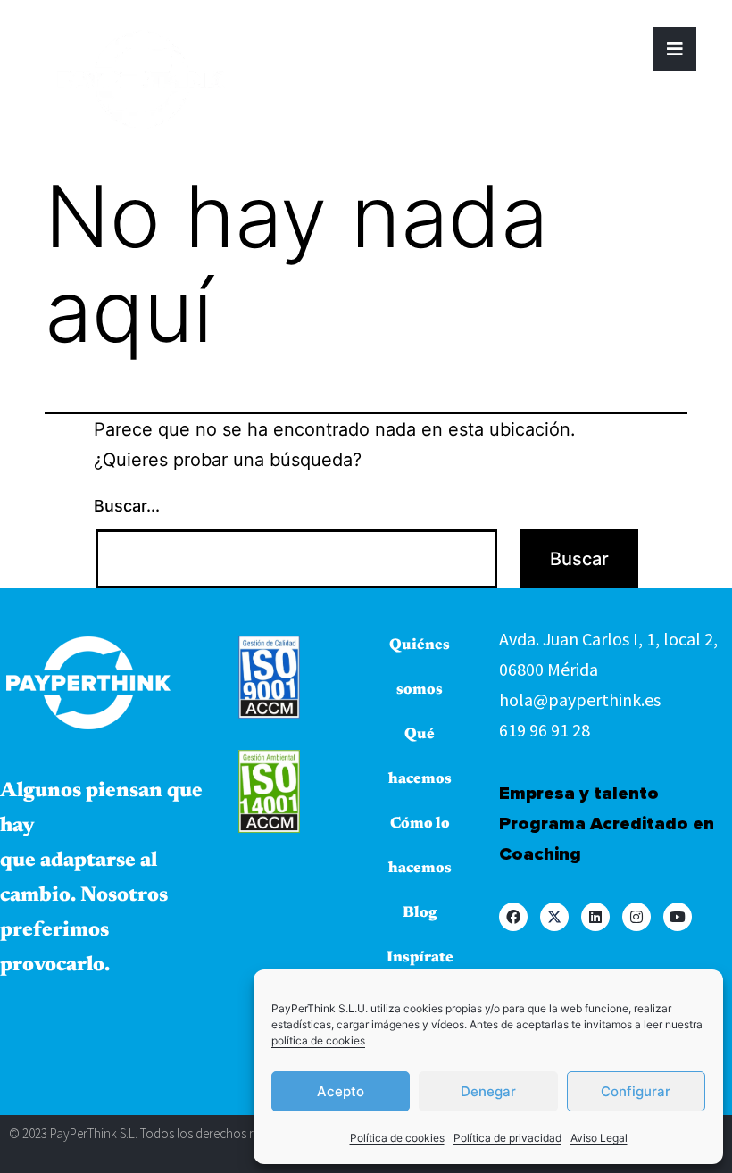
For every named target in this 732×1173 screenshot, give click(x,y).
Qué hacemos (420, 757)
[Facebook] (513, 917)
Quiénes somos (419, 668)
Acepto (340, 1091)
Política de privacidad (507, 1137)
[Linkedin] (595, 917)
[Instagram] (636, 917)
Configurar (635, 1091)
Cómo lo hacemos (420, 847)
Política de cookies (397, 1137)
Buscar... (127, 505)
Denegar (488, 1091)
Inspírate (420, 958)
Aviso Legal (599, 1137)
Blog (420, 913)
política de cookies (318, 1040)
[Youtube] (677, 917)
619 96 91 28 (544, 730)
